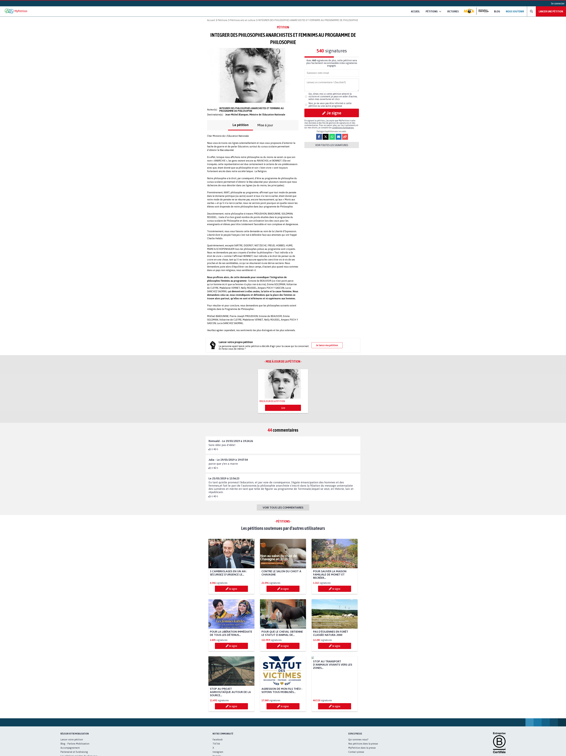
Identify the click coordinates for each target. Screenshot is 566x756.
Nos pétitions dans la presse (363, 743)
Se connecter (558, 3)
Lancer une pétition (551, 11)
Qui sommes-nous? (358, 739)
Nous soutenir (515, 11)
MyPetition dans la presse (362, 747)
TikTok (216, 743)
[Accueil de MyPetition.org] (16, 11)
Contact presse (356, 752)
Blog (497, 11)
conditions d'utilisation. (343, 127)
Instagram (218, 752)
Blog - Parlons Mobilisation (74, 743)
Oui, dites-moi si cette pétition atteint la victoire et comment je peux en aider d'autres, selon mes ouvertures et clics (332, 96)
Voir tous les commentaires (283, 507)
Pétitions (222, 20)
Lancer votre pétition (71, 739)
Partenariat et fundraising (74, 752)
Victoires (453, 11)
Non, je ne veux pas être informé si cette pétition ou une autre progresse (330, 104)
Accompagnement (70, 747)
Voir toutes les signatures (331, 145)
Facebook (218, 739)
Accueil (415, 11)
